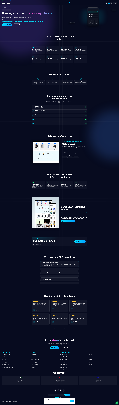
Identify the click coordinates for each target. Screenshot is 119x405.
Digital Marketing (4, 362)
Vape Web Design (34, 356)
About (109, 0)
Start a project (54, 347)
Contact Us (91, 364)
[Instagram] (61, 390)
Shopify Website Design (6, 359)
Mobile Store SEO (34, 362)
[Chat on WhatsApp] (117, 403)
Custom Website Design (6, 354)
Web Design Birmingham (64, 356)
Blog (112, 0)
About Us (90, 354)
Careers (90, 356)
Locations (90, 362)
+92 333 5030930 (5, 0)
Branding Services (5, 356)
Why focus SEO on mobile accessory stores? (50, 262)
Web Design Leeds (63, 362)
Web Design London (63, 354)
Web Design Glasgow (63, 359)
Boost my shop (8, 24)
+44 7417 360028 (13, 0)
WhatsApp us (65, 347)
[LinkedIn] (64, 390)
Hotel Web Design (34, 357)
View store (64, 159)
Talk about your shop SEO (69, 221)
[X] (58, 390)
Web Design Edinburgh (63, 364)
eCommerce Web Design (6, 357)
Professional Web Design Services (7, 367)
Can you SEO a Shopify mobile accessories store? (51, 272)
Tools (61, 3)
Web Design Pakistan (5, 364)
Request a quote (65, 160)
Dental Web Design (34, 354)
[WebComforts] (6, 3)
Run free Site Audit (79, 241)
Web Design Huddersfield (64, 369)
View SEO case (17, 24)
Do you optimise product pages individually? (50, 269)
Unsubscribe (57, 397)
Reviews (90, 359)
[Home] (2, 7)
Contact (115, 0)
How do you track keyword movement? (49, 276)
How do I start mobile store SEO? (48, 282)
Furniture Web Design (34, 364)
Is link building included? (46, 279)
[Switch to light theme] (106, 3)
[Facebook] (55, 390)
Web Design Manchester (64, 357)
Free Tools (33, 367)
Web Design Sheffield (63, 367)
